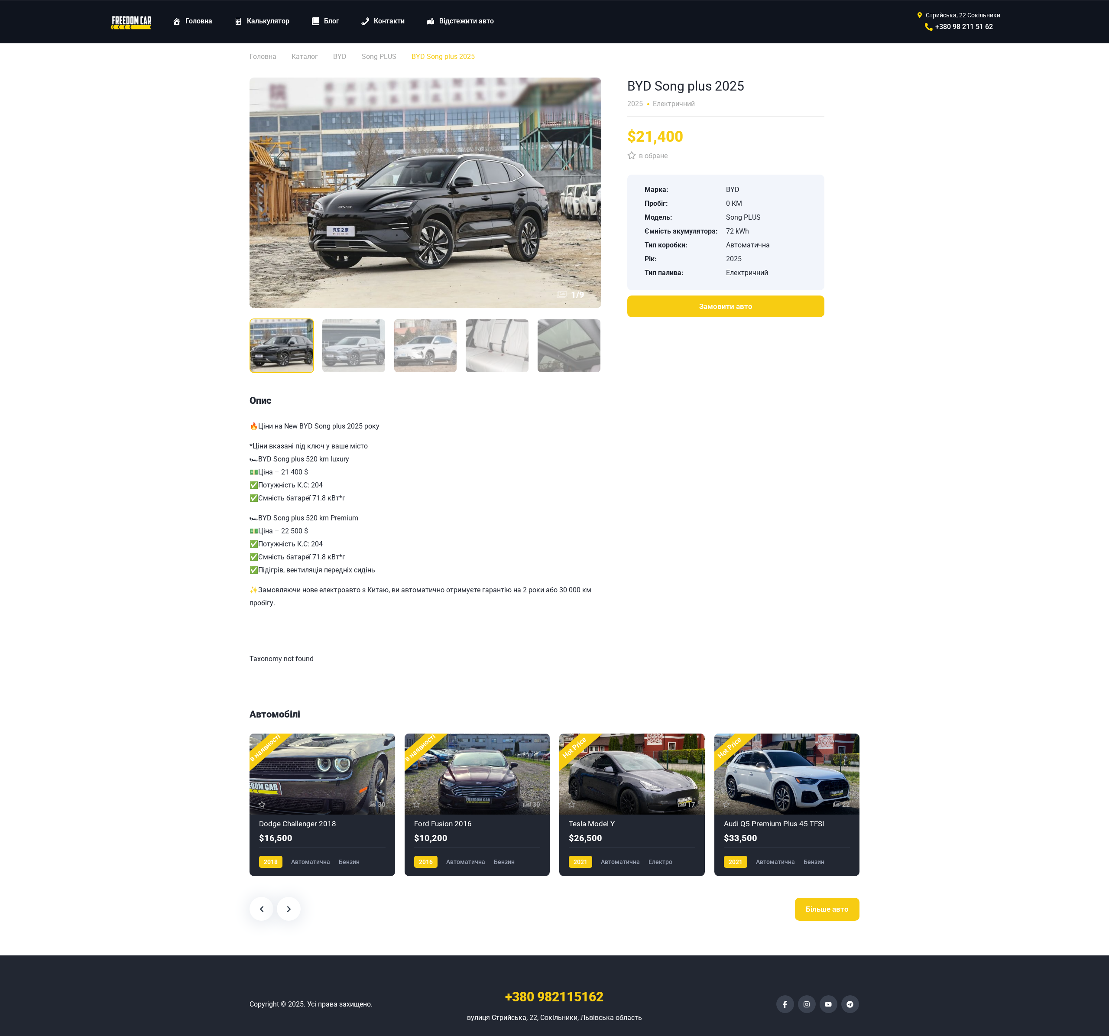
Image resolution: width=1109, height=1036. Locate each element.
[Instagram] (807, 1004)
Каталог (305, 56)
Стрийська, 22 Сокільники (963, 15)
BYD (340, 56)
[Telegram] (850, 1004)
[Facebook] (785, 1004)
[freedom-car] (131, 22)
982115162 (554, 996)
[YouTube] (828, 1004)
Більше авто (827, 909)
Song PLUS (379, 56)
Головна (263, 56)
